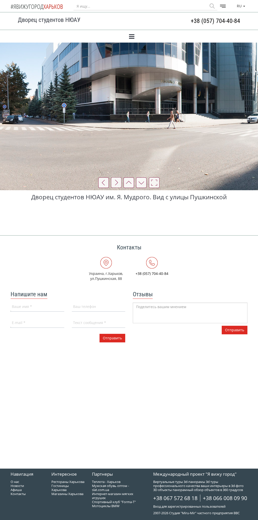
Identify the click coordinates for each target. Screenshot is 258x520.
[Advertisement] (129, 216)
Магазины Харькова (67, 494)
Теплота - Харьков (106, 482)
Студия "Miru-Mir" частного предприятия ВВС (204, 513)
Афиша (16, 490)
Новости (17, 486)
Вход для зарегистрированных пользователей (189, 506)
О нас (15, 482)
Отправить (234, 330)
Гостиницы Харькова (60, 488)
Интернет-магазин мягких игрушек (112, 496)
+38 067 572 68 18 (175, 498)
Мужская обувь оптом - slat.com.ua (110, 488)
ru (240, 6)
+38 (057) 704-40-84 (215, 20)
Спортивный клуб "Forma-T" (114, 502)
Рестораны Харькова (67, 482)
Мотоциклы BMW (105, 506)
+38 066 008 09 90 (225, 498)
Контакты (18, 494)
